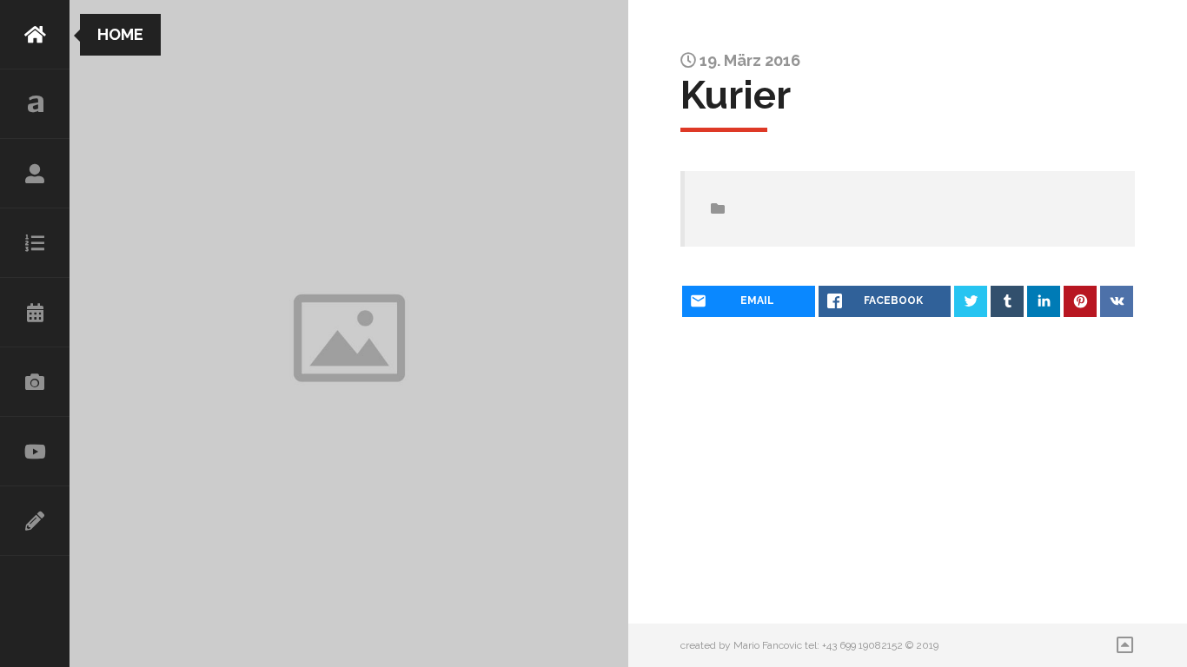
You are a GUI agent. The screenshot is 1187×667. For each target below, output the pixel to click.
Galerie (35, 382)
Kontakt (35, 521)
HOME (35, 34)
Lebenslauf (35, 173)
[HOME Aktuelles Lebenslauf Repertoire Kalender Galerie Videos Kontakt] (35, 333)
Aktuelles (35, 104)
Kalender (35, 312)
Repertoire (35, 243)
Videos (35, 451)
